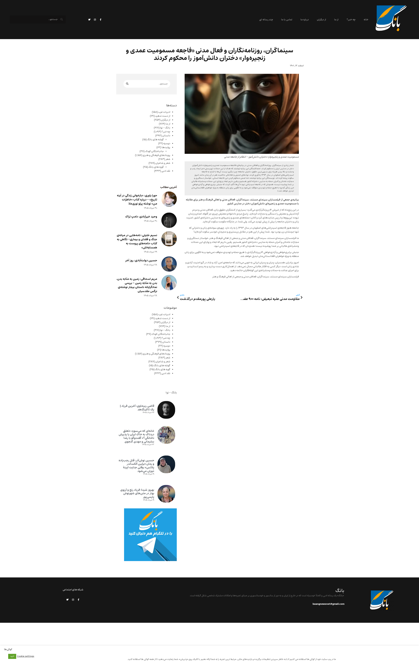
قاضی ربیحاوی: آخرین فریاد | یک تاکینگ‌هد (137, 408)
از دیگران (321, 19)
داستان (166, 136)
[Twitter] (89, 19)
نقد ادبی (165, 171)
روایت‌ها (166, 147)
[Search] (127, 84)
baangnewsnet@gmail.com (328, 604)
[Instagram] (95, 19)
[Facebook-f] (100, 19)
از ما (336, 19)
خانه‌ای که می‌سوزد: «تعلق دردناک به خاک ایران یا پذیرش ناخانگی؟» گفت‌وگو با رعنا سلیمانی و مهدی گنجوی (136, 436)
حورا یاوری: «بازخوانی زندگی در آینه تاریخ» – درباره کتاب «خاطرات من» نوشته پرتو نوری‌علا (137, 199)
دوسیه (166, 143)
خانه (366, 19)
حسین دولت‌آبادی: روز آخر (141, 260)
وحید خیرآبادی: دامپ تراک (141, 216)
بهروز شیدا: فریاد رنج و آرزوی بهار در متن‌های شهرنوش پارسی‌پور (137, 493)
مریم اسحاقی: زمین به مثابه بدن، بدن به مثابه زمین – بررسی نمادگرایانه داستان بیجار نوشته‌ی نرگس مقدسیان (136, 285)
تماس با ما (286, 19)
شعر (167, 159)
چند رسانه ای (266, 19)
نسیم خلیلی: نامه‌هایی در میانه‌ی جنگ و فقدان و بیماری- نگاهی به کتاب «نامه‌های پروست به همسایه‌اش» (137, 241)
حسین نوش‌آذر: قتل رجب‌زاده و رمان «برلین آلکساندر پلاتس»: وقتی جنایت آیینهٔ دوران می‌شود (136, 465)
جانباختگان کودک (154, 151)
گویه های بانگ (156, 167)
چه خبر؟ (351, 19)
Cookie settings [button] (25, 656)
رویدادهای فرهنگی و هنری (156, 155)
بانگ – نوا (165, 128)
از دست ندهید (162, 116)
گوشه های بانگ (155, 140)
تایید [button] (12, 656)
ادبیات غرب (164, 112)
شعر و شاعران (162, 163)
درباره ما (305, 19)
